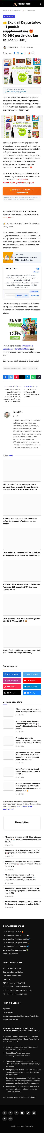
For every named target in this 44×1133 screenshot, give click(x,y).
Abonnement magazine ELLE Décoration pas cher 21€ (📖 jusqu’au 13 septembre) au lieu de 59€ (23, 839)
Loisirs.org (6, 979)
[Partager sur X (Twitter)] (18, 53)
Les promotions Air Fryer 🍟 (13, 932)
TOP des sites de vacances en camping (17, 990)
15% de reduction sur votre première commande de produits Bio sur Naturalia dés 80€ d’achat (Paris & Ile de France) (20, 487)
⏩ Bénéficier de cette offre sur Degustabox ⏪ (22, 191)
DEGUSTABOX (11, 268)
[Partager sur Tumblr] (25, 53)
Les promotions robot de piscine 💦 (16, 946)
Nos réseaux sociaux (10, 1020)
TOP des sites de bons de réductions (16, 987)
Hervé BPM (14, 47)
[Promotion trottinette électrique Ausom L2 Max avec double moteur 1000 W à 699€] (8, 741)
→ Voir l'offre (35, 295)
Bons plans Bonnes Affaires (13, 972)
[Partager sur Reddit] (28, 53)
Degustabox (33, 368)
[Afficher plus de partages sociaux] (33, 53)
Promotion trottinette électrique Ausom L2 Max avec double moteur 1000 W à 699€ (28, 740)
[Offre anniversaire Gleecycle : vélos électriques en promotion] (8, 712)
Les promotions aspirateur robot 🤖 (16, 935)
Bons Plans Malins (27, 1126)
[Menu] (3, 4)
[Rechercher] (40, 4)
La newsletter (8, 1012)
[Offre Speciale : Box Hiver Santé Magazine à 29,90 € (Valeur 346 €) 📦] (22, 604)
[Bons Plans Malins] (22, 4)
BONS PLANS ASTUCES (12, 968)
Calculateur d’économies (12, 976)
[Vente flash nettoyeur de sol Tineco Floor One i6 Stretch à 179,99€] (8, 772)
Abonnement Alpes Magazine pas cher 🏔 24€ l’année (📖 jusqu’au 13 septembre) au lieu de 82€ (22, 890)
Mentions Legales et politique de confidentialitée (21, 1016)
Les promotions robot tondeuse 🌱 (15, 950)
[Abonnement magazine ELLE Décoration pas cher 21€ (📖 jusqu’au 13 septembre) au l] (8, 724)
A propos (6, 1009)
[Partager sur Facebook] (14, 53)
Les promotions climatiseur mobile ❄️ (16, 939)
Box (24, 368)
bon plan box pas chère (12, 368)
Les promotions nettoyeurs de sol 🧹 (16, 943)
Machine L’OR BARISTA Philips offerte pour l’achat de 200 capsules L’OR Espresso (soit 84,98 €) (22, 587)
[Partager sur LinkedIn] (21, 53)
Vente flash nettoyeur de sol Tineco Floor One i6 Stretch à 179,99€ (28, 771)
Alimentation (9, 17)
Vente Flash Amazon (10, 954)
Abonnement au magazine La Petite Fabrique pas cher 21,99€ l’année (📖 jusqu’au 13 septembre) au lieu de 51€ (20, 877)
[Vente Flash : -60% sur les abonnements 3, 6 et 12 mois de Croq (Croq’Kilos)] (22, 636)
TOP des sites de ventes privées (15, 994)
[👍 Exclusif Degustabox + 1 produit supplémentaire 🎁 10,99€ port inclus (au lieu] (22, 71)
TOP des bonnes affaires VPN (14, 983)
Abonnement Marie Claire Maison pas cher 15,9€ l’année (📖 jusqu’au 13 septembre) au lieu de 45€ (23, 863)
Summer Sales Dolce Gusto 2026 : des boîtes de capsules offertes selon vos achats (26, 258)
